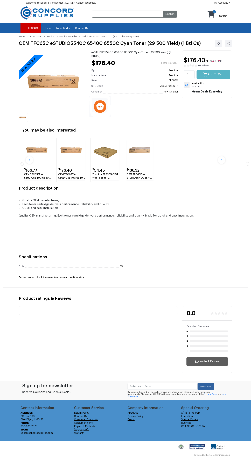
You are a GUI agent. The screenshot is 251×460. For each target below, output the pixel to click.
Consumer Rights (84, 423)
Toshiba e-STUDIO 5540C (94, 36)
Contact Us (81, 28)
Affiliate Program (190, 413)
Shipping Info (81, 429)
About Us (133, 413)
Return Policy (81, 413)
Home (47, 28)
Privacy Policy (210, 394)
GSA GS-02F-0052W (193, 426)
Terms (131, 419)
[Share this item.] (228, 43)
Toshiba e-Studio (68, 36)
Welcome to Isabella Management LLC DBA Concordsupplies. (61, 3)
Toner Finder (63, 28)
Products (33, 28)
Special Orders (189, 419)
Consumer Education (86, 419)
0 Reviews (203, 65)
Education (187, 416)
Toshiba (50, 36)
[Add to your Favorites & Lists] (218, 43)
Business (186, 423)
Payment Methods (84, 426)
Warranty (79, 433)
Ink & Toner (36, 36)
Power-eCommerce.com (218, 455)
